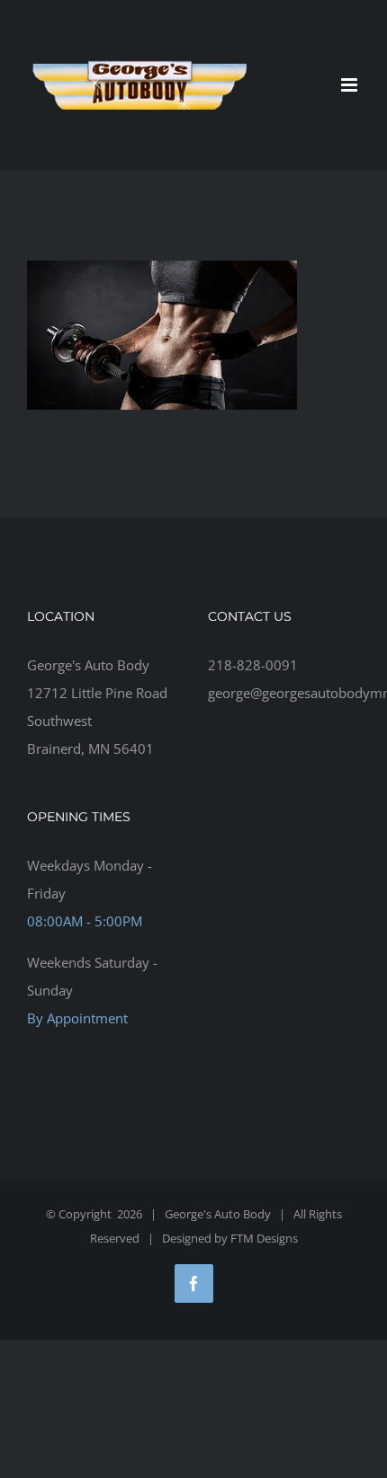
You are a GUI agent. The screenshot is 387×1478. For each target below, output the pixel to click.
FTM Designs (264, 1238)
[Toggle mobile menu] (350, 84)
